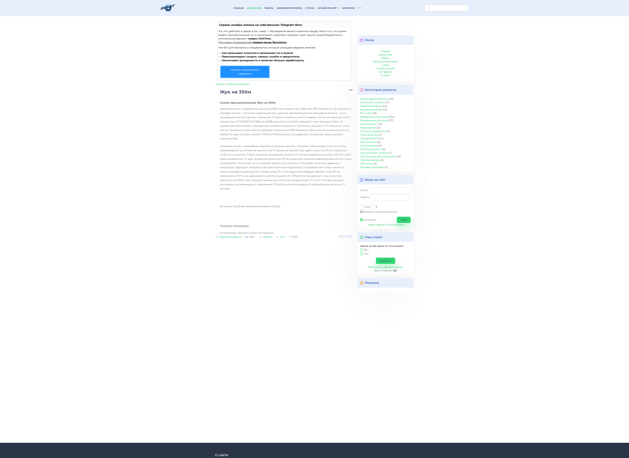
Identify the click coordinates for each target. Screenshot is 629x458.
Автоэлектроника (370, 109)
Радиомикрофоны (238, 84)
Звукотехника (368, 142)
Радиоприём (368, 127)
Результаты (375, 267)
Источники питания (372, 102)
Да (365, 249)
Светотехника (368, 145)
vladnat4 (267, 236)
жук (282, 236)
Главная (220, 84)
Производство (369, 134)
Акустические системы (374, 152)
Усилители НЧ (369, 124)
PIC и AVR (366, 113)
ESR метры (366, 163)
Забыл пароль (376, 224)
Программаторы (370, 160)
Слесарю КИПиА (370, 138)
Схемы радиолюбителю (374, 98)
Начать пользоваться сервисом (244, 71)
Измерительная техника (375, 116)
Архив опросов (393, 267)
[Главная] (168, 14)
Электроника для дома (374, 120)
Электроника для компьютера (378, 156)
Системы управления (373, 131)
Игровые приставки (372, 167)
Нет (366, 253)
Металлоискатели (371, 149)
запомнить (369, 219)
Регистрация (395, 224)
